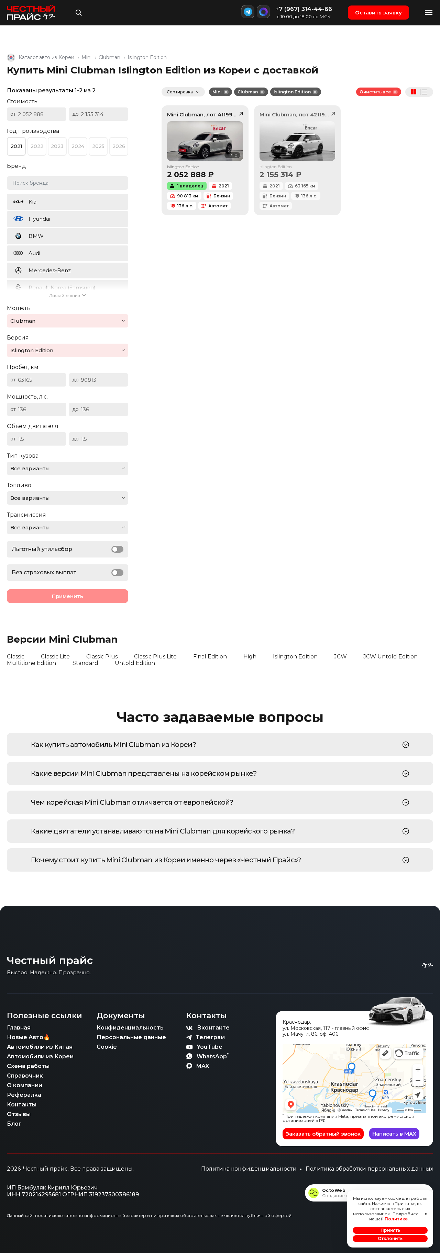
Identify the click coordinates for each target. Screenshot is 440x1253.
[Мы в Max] (263, 11)
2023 (57, 146)
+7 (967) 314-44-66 (303, 8)
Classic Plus (102, 656)
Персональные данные (131, 1037)
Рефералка (24, 1095)
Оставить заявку (378, 12)
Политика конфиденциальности (249, 1168)
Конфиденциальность (130, 1027)
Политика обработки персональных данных (369, 1168)
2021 (16, 146)
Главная (19, 1027)
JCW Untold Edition (390, 656)
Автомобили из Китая (40, 1047)
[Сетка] (413, 92)
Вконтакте (213, 1027)
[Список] (424, 92)
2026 (118, 146)
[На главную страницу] (31, 13)
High (249, 656)
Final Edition (210, 656)
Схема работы (28, 1066)
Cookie (107, 1047)
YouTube (209, 1047)
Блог (14, 1123)
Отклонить (390, 1238)
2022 (37, 146)
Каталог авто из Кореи (46, 57)
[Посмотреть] (406, 745)
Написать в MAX (394, 1133)
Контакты (21, 1104)
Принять (390, 1230)
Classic (15, 656)
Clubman (109, 57)
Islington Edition (292, 91)
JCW (340, 656)
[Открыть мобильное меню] (429, 12)
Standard (85, 663)
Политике (396, 1218)
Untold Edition (135, 663)
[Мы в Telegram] (247, 11)
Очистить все (375, 91)
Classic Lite (55, 656)
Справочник (25, 1075)
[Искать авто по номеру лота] (79, 13)
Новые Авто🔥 (28, 1037)
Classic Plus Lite (155, 656)
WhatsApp (213, 1056)
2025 (98, 146)
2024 (78, 146)
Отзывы (19, 1114)
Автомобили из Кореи (40, 1056)
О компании (24, 1085)
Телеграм (210, 1037)
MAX (202, 1066)
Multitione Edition (31, 663)
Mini (86, 57)
